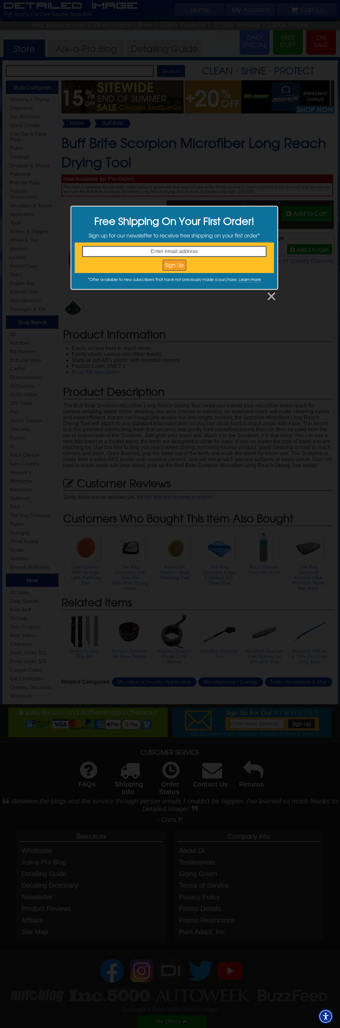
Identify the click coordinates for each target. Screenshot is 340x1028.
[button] (325, 1016)
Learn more (250, 279)
